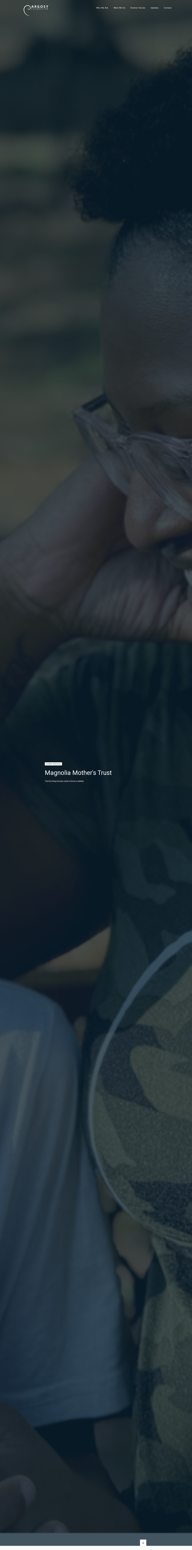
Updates (155, 8)
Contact (168, 8)
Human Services (53, 764)
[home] (36, 8)
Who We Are (102, 8)
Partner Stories (138, 8)
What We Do (119, 8)
